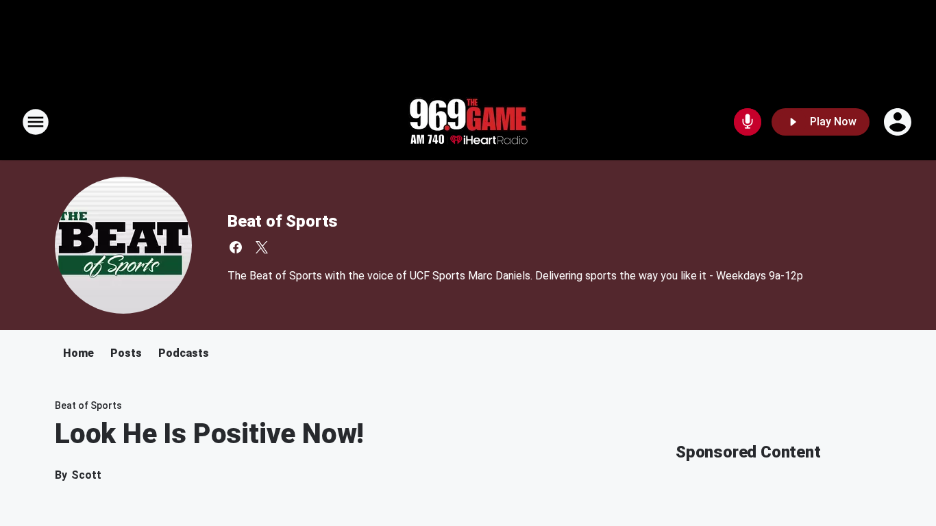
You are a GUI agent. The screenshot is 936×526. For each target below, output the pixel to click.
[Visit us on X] (262, 247)
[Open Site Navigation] (35, 122)
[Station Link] (468, 122)
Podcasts (183, 353)
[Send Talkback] (747, 122)
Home (78, 353)
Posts (126, 353)
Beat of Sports (282, 221)
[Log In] (899, 122)
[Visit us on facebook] (235, 247)
